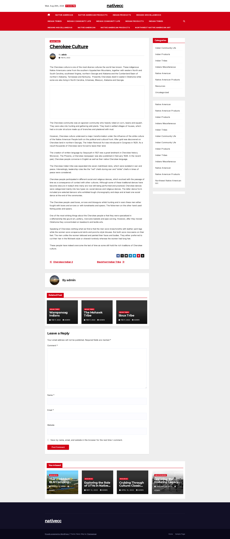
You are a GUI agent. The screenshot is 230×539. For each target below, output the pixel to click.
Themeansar (91, 534)
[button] (184, 21)
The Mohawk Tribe (93, 314)
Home (171, 534)
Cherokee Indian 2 (63, 262)
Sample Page (180, 534)
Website (50, 425)
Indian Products (122, 15)
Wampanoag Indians (58, 314)
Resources (160, 86)
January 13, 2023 (165, 486)
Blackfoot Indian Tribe (109, 262)
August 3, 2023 (58, 486)
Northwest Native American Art (153, 27)
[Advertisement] (69, 115)
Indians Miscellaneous (148, 15)
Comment (52, 345)
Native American (64, 15)
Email (50, 410)
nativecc (115, 5)
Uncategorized (162, 92)
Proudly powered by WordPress (57, 534)
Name (50, 395)
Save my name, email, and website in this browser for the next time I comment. (86, 440)
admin (64, 54)
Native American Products (92, 15)
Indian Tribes (55, 21)
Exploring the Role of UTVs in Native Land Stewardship (97, 485)
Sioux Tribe (126, 315)
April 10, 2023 (127, 490)
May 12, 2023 (92, 490)
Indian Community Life (79, 21)
